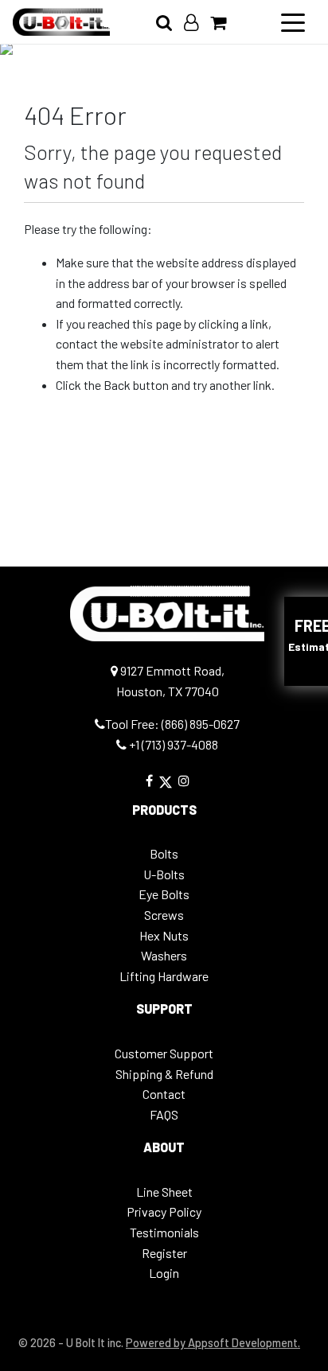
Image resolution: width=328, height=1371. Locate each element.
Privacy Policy (164, 1211)
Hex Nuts (164, 935)
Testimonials (164, 1232)
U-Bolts (164, 874)
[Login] (197, 21)
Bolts (164, 853)
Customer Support (164, 1053)
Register (164, 1252)
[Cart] (224, 21)
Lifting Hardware (164, 975)
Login (164, 1272)
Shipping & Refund (164, 1073)
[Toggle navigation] (293, 21)
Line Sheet (164, 1191)
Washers (164, 955)
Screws (164, 914)
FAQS (164, 1114)
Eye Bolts (164, 894)
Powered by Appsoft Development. (213, 1343)
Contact (164, 1093)
